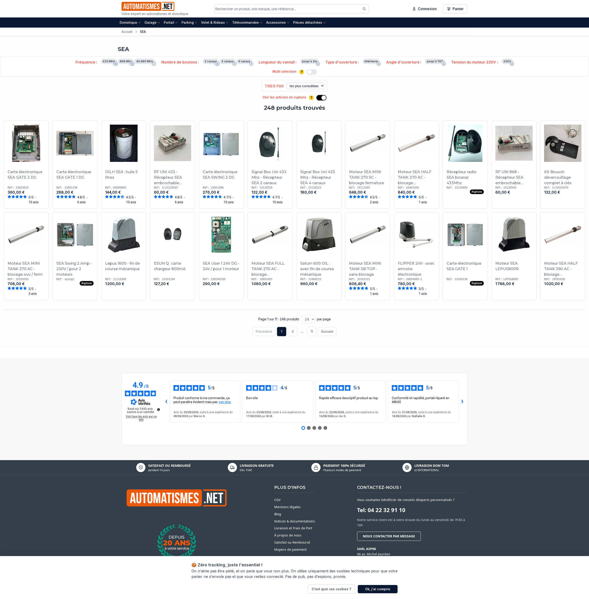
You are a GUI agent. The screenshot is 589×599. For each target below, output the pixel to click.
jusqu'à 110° (436, 62)
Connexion (427, 8)
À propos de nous (287, 535)
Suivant (327, 331)
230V (508, 62)
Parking (188, 22)
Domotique (128, 22)
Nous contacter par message (389, 536)
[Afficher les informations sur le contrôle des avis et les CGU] (158, 409)
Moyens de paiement (290, 549)
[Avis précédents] (166, 401)
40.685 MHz (145, 62)
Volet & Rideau (213, 22)
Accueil (127, 32)
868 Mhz (126, 62)
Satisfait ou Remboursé (292, 542)
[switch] (312, 72)
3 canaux (228, 62)
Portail (169, 22)
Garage (150, 22)
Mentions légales (287, 507)
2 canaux (211, 62)
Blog (277, 514)
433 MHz (110, 62)
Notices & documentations (294, 521)
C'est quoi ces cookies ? (331, 589)
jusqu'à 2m (310, 62)
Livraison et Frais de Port (293, 528)
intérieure (371, 62)
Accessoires (276, 22)
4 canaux (245, 62)
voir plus (225, 402)
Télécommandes (245, 22)
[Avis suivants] (462, 401)
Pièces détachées (307, 22)
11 (311, 331)
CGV (277, 500)
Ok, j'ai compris (377, 589)
